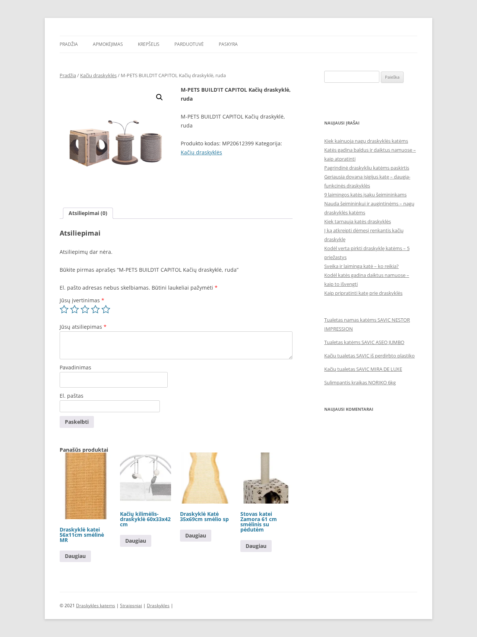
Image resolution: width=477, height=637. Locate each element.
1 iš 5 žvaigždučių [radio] (64, 309)
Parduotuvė (189, 44)
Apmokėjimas (108, 44)
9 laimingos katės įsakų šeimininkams (365, 194)
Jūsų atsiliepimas (83, 326)
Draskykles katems (95, 605)
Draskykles (158, 605)
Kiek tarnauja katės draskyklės (357, 221)
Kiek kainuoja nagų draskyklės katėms (366, 141)
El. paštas (71, 395)
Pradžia (69, 44)
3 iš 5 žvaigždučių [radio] (84, 309)
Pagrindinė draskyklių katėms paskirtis (366, 167)
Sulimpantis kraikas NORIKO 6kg (360, 382)
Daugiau (75, 555)
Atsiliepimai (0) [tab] (88, 213)
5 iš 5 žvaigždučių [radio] (105, 309)
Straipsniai (131, 605)
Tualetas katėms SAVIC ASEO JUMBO (364, 342)
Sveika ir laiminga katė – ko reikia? (361, 266)
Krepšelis (148, 44)
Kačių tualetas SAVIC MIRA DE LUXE (363, 369)
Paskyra (228, 44)
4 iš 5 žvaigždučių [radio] (95, 309)
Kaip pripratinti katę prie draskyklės (363, 293)
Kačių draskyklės (98, 75)
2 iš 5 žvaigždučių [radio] (74, 309)
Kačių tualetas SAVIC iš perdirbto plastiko (369, 355)
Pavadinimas (75, 367)
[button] (159, 97)
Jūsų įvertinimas (82, 300)
